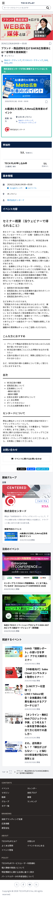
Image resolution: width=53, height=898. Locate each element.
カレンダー (32, 788)
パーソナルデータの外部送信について (18, 876)
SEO (6, 63)
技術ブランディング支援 (12, 819)
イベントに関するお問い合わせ (28, 458)
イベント (10, 772)
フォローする (42, 501)
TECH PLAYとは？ (9, 841)
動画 (3, 797)
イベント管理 (7, 850)
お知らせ (31, 841)
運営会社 (5, 827)
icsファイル (32, 188)
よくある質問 (7, 845)
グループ (5, 801)
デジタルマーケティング (32, 60)
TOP (3, 772)
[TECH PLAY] (28, 3)
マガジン (5, 792)
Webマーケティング (12, 60)
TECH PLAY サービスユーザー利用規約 (18, 863)
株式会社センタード (15, 200)
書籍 (29, 797)
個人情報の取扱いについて (13, 867)
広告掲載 (5, 823)
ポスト (22, 469)
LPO (11, 63)
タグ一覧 (5, 805)
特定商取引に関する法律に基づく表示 (18, 872)
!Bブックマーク (42, 469)
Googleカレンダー (17, 188)
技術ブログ (32, 792)
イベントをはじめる (35, 845)
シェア (32, 469)
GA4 (46, 60)
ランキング (32, 801)
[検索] (47, 7)
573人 (45, 506)
